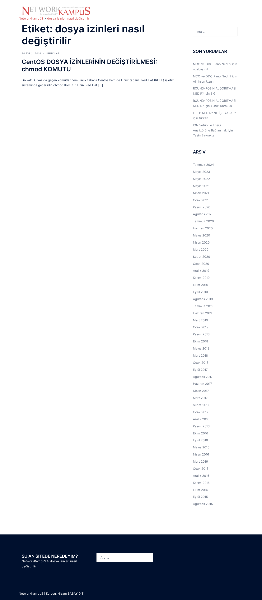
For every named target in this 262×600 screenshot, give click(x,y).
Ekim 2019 (200, 285)
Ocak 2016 (200, 468)
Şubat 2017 (201, 405)
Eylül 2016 (200, 440)
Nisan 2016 (201, 454)
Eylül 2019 (200, 292)
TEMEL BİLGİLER (131, 9)
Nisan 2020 (201, 242)
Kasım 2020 (201, 207)
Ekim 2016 (200, 433)
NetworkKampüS (34, 561)
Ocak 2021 (200, 200)
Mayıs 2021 (201, 186)
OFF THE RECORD (197, 13)
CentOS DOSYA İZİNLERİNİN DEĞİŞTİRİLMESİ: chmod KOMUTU (89, 65)
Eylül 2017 (200, 370)
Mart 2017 (200, 398)
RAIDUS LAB (107, 13)
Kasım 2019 (201, 278)
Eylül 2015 (200, 497)
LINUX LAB (189, 9)
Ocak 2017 (200, 412)
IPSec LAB (212, 9)
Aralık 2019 (201, 271)
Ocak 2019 (200, 327)
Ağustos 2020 (203, 214)
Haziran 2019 (202, 313)
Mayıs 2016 (201, 447)
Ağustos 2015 (203, 504)
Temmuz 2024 (203, 165)
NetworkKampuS (31, 593)
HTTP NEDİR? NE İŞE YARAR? (214, 113)
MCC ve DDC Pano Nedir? (212, 64)
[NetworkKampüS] (56, 11)
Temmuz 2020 (203, 221)
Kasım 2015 (201, 483)
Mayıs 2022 (201, 179)
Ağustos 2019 (203, 299)
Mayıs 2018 (201, 348)
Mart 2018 (200, 355)
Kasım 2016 (201, 426)
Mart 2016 (200, 461)
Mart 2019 (200, 320)
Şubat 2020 (201, 257)
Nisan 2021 (201, 193)
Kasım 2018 (201, 334)
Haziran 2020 (203, 228)
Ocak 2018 (200, 362)
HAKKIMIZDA (107, 9)
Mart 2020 (200, 249)
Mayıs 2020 (201, 235)
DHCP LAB (132, 13)
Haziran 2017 (202, 384)
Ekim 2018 (200, 341)
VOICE (153, 13)
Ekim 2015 (200, 490)
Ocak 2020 (201, 264)
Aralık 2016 (201, 419)
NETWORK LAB (162, 9)
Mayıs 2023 (201, 172)
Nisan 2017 (201, 391)
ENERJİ (171, 13)
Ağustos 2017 (203, 377)
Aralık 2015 (201, 476)
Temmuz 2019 (203, 306)
